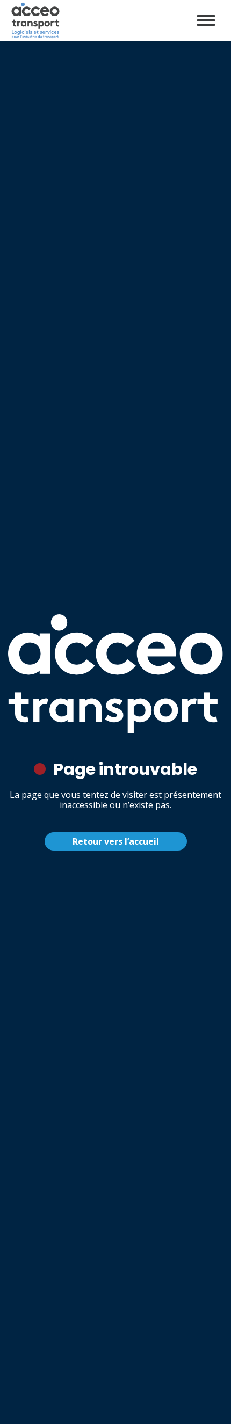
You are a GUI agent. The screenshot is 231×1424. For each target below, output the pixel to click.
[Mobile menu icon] (206, 20)
